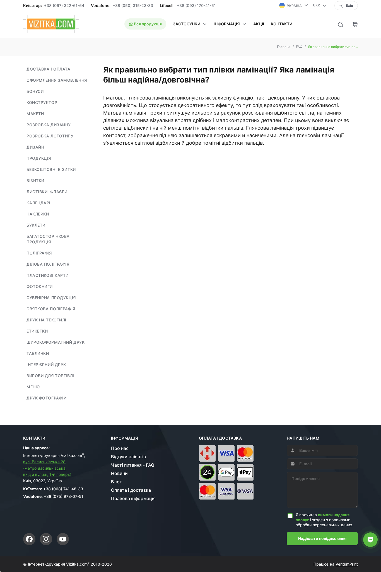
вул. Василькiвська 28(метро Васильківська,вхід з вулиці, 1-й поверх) (47, 468)
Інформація (124, 438)
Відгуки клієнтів (128, 456)
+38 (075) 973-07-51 (63, 496)
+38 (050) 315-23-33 (133, 5)
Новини (119, 473)
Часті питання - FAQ (132, 465)
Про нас (120, 448)
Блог (116, 481)
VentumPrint (347, 564)
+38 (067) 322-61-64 (64, 5)
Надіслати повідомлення (322, 538)
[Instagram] (46, 539)
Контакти (281, 24)
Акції (258, 24)
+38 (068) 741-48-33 (63, 488)
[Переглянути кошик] (355, 24)
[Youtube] (63, 539)
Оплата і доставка (131, 490)
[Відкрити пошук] (340, 24)
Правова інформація (133, 498)
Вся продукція (147, 23)
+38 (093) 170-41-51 (196, 5)
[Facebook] (29, 539)
